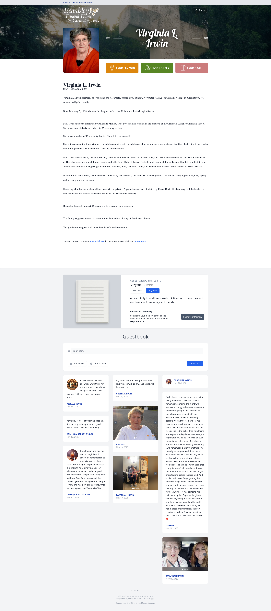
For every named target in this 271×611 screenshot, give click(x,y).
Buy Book (152, 290)
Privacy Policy (127, 598)
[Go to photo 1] (134, 438)
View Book (137, 290)
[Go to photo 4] (138, 488)
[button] (135, 423)
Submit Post (195, 363)
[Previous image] (115, 422)
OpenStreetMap (138, 603)
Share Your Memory (192, 317)
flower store (140, 240)
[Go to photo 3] (136, 488)
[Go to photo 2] (136, 437)
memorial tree (97, 240)
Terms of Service (143, 598)
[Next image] (155, 422)
